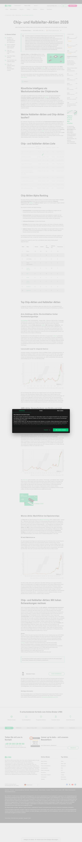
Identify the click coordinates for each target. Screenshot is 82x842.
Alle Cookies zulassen (61, 429)
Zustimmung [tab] (22, 410)
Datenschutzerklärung (43, 426)
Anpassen (46, 429)
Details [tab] (41, 410)
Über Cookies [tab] (60, 410)
